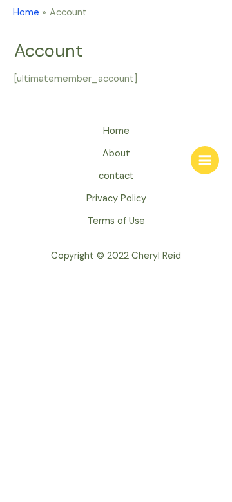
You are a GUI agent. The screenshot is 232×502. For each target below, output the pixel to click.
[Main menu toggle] (205, 160)
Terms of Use (116, 221)
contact (116, 176)
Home (116, 131)
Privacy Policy (116, 198)
